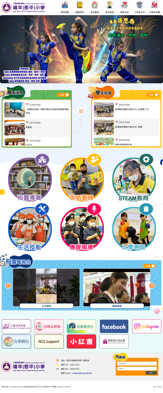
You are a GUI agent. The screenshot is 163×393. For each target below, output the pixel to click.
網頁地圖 (5, 387)
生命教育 (94, 12)
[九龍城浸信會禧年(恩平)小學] (23, 12)
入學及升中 (139, 12)
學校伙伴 (124, 12)
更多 (62, 94)
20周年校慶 (154, 12)
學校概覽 (65, 12)
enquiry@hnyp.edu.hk (82, 373)
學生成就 (109, 12)
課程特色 (80, 12)
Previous (8, 286)
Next (152, 286)
